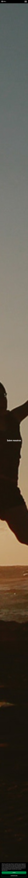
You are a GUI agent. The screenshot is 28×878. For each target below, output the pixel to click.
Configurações (14, 875)
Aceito (14, 872)
